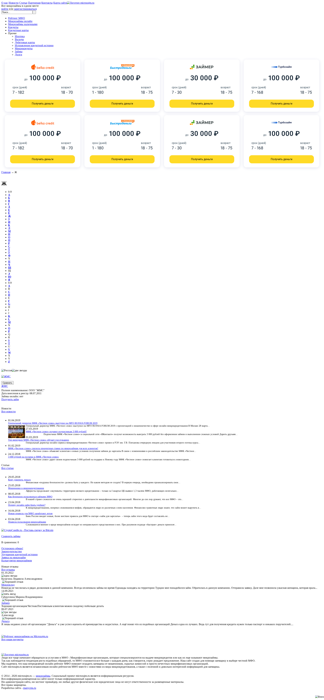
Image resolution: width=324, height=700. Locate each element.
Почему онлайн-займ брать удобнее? (26, 505)
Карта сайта (60, 2)
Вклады (19, 39)
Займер (5, 603)
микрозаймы (43, 675)
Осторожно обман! (12, 548)
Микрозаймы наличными (22, 24)
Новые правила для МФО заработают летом (30, 513)
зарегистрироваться (25, 8)
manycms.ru (29, 688)
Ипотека (20, 36)
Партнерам (34, 2)
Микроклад (8, 584)
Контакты (47, 2)
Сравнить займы (10, 536)
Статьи (23, 2)
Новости (14, 2)
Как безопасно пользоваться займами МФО (30, 496)
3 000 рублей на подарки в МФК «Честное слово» (33, 457)
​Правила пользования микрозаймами (27, 522)
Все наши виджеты (12, 639)
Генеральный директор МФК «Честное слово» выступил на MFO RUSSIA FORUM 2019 (52, 423)
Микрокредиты (24, 48)
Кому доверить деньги (19, 480)
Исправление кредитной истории (34, 45)
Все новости (8, 411)
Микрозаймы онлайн (20, 21)
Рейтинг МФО (16, 18)
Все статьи (7, 468)
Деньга (5, 621)
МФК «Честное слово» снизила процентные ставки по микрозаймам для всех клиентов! (53, 448)
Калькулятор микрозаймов (16, 560)
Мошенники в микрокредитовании (26, 488)
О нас (4, 2)
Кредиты (13, 27)
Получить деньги (42, 103)
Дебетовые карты (25, 42)
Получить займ (10, 399)
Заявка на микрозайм (13, 557)
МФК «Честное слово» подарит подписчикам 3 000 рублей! (56, 431)
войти (4, 8)
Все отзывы (8, 569)
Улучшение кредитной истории (19, 554)
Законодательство (11, 551)
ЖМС (4, 386)
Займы (18, 51)
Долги (18, 54)
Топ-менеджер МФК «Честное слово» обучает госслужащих (38, 440)
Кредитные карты (18, 30)
